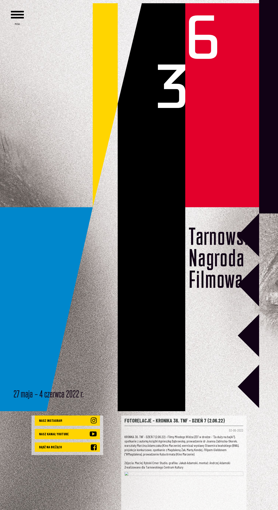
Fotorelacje (138, 420)
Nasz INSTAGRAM (50, 420)
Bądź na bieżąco (50, 447)
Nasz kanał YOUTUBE (54, 434)
